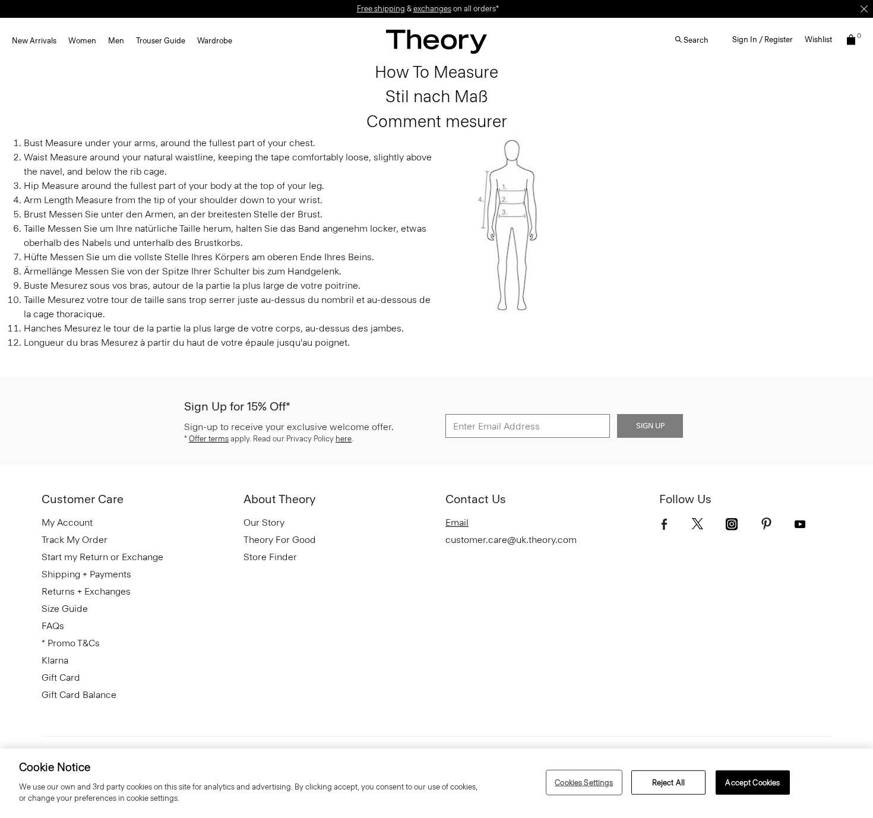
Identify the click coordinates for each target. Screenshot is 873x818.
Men (116, 40)
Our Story (263, 522)
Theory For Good (279, 539)
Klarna (55, 660)
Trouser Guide (160, 40)
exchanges (432, 8)
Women (82, 40)
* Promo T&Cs (71, 643)
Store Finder (270, 557)
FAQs (53, 625)
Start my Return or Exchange (102, 557)
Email (457, 522)
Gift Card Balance (79, 694)
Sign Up (650, 426)
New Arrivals (34, 40)
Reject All (668, 782)
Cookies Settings (584, 782)
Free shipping (381, 8)
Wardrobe (214, 40)
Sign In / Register (762, 39)
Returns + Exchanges (86, 591)
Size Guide (65, 608)
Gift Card (61, 677)
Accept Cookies (752, 782)
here (344, 438)
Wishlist (818, 39)
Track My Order (74, 539)
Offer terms (209, 438)
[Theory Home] (436, 41)
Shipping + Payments (86, 574)
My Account (67, 522)
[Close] (864, 8)
